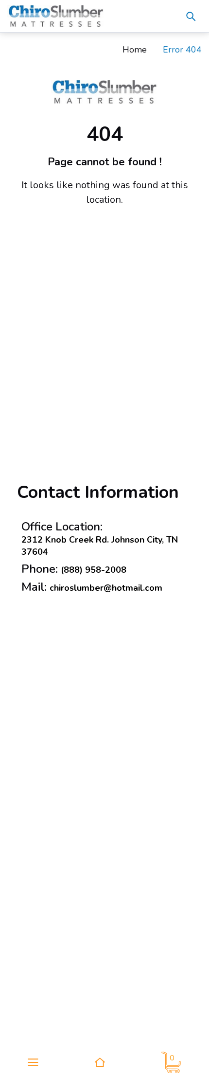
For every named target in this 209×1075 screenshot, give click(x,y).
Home (134, 49)
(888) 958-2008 (93, 570)
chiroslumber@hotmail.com (106, 588)
